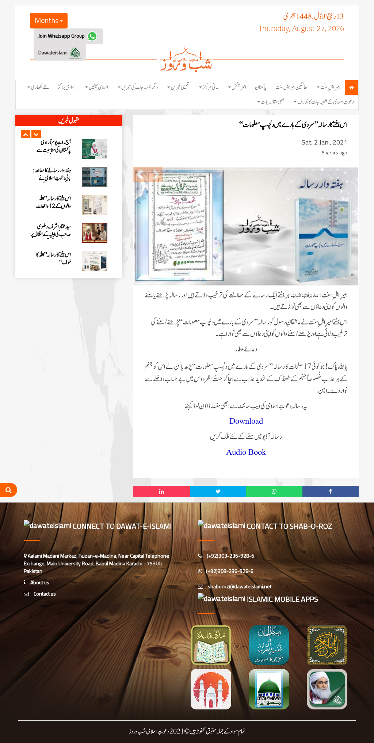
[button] (25, 134)
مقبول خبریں (69, 121)
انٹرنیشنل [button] (239, 87)
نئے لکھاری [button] (40, 87)
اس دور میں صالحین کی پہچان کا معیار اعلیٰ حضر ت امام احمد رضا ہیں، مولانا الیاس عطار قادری (52, 238)
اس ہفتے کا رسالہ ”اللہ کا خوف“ (53, 202)
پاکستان (261, 87)
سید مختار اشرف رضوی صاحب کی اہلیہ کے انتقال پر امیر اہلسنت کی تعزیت (51, 178)
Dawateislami (53, 52)
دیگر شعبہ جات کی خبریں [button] (139, 87)
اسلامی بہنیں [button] (98, 87)
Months (47, 20)
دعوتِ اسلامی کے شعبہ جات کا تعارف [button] (325, 102)
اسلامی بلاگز (67, 87)
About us (39, 582)
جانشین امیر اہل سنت (291, 87)
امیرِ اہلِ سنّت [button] (330, 87)
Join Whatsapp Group (62, 35)
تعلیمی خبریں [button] (180, 87)
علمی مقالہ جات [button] (272, 102)
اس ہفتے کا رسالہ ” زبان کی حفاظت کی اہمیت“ (51, 258)
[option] (68, 148)
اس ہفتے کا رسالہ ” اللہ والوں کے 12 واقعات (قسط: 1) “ (53, 150)
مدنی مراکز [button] (210, 87)
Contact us (44, 593)
